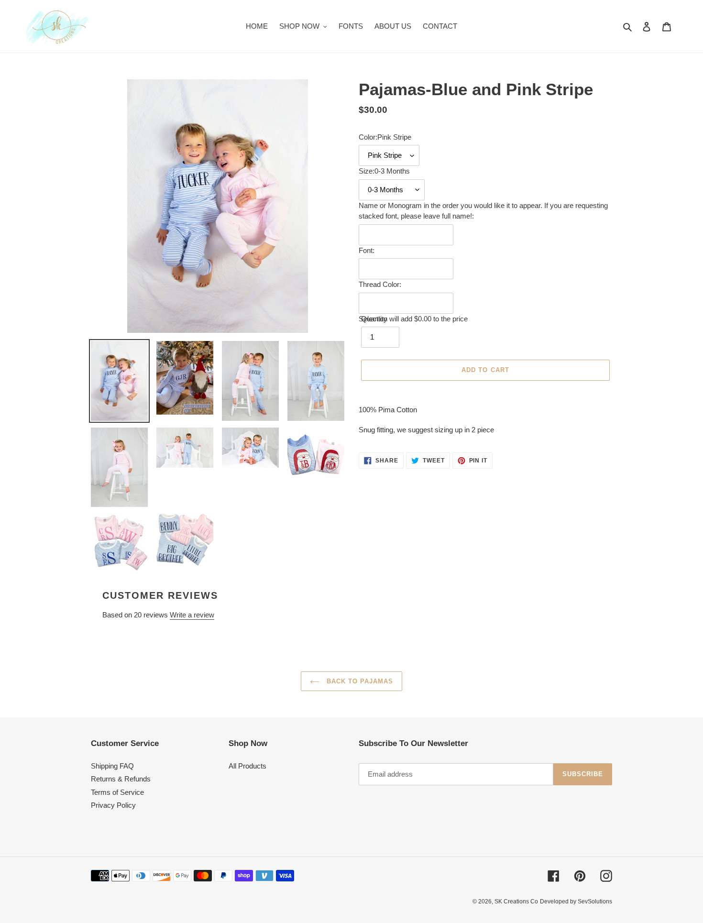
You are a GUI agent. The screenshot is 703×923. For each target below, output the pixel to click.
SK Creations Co (516, 901)
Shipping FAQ (112, 766)
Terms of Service (117, 792)
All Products (247, 766)
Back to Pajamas (359, 681)
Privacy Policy (113, 805)
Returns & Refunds (121, 779)
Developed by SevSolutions (576, 901)
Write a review (192, 615)
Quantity (374, 319)
